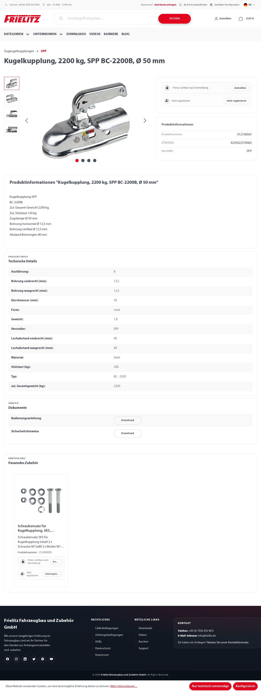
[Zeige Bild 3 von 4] (88, 160)
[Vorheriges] (26, 120)
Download (127, 420)
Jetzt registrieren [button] (236, 101)
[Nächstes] (145, 120)
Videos (143, 635)
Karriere (143, 641)
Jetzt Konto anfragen (165, 5)
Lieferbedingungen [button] (106, 628)
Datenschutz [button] (103, 648)
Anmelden (240, 88)
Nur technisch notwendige (210, 686)
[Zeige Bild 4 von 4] (94, 160)
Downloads (145, 628)
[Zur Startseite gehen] (22, 18)
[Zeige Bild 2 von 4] (82, 160)
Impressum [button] (102, 655)
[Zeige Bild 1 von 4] (77, 160)
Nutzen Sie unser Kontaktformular (227, 642)
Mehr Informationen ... (123, 686)
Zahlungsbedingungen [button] (109, 635)
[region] (76, 120)
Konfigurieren (245, 686)
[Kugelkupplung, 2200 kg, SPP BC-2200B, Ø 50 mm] (85, 120)
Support (144, 648)
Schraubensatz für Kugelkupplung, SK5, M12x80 (34, 528)
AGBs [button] (98, 641)
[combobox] (110, 19)
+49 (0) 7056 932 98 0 (29, 5)
